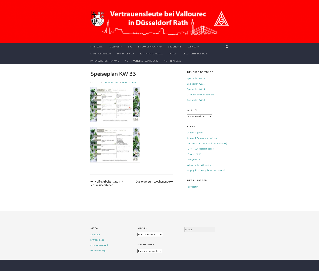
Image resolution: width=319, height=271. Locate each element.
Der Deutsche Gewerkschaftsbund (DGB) (207, 143)
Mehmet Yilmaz (130, 82)
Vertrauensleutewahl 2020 (141, 60)
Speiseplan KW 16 (196, 78)
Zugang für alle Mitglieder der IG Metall (206, 170)
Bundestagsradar (195, 132)
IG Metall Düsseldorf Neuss (200, 148)
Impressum (192, 186)
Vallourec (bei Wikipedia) (199, 164)
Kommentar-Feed (99, 245)
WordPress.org (98, 250)
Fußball (114, 46)
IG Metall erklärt (100, 53)
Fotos (173, 53)
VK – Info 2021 (172, 60)
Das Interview (125, 53)
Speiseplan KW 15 (196, 83)
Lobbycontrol (193, 159)
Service (192, 46)
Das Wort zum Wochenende (153, 181)
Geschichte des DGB (195, 53)
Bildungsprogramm (150, 46)
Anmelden (95, 234)
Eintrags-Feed (97, 239)
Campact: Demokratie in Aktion (202, 138)
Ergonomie (175, 46)
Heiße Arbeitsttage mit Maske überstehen (106, 183)
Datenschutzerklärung (104, 60)
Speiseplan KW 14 (196, 89)
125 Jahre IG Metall (151, 53)
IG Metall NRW (194, 154)
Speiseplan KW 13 (196, 99)
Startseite (96, 46)
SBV (130, 46)
